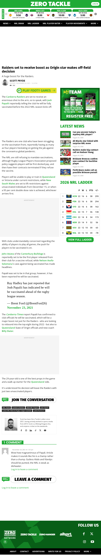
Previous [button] (6, 14)
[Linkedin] (32, 430)
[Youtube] (46, 430)
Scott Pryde (17, 80)
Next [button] (95, 14)
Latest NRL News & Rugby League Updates (17, 411)
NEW (75, 222)
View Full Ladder (80, 239)
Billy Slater (7, 330)
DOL (74, 212)
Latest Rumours (39, 411)
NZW (75, 196)
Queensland (48, 176)
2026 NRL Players (32, 408)
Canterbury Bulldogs (32, 253)
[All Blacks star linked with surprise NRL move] (65, 143)
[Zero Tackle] (50, 4)
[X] (41, 430)
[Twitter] (91, 534)
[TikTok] (36, 430)
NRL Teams (6, 408)
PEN (74, 201)
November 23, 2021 (20, 307)
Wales (12, 183)
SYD (74, 207)
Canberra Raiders (15, 96)
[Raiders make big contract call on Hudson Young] (65, 152)
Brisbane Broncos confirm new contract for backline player (85, 161)
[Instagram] (27, 430)
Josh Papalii (44, 408)
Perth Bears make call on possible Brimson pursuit (85, 171)
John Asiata (8, 253)
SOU (74, 228)
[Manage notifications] (5, 542)
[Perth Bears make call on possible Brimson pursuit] (65, 172)
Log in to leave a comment (24, 469)
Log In (95, 4)
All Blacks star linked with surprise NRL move (85, 142)
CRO (75, 217)
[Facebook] (22, 430)
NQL (74, 233)
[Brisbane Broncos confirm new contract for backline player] (65, 161)
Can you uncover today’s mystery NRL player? (84, 133)
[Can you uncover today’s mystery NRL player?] (65, 134)
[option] (18, 14)
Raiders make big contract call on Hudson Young (85, 151)
